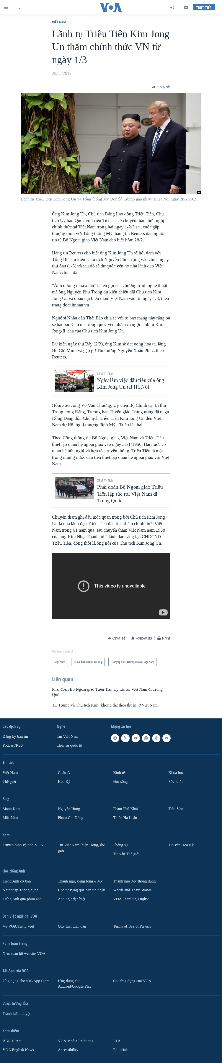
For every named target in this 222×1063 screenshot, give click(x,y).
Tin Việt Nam (67, 736)
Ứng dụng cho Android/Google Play (74, 983)
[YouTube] (186, 7)
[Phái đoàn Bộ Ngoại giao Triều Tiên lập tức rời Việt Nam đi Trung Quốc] (74, 488)
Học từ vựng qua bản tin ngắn (81, 890)
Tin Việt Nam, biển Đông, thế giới (81, 848)
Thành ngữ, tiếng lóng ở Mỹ (80, 881)
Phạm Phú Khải (125, 808)
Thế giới (9, 781)
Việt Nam (59, 22)
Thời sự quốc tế (69, 745)
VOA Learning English (131, 898)
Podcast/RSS (13, 745)
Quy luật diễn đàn (72, 926)
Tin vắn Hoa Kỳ (181, 845)
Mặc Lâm (10, 817)
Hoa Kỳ (64, 781)
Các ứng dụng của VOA (132, 980)
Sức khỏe (175, 781)
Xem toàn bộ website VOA (24, 953)
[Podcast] (156, 738)
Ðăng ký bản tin (15, 736)
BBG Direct (12, 1040)
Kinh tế (119, 772)
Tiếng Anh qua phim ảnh (22, 898)
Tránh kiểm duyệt (16, 1013)
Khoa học (176, 772)
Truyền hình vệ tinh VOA (23, 845)
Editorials (120, 1049)
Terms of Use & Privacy (132, 926)
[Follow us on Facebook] (115, 738)
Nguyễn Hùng (69, 808)
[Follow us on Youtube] (136, 738)
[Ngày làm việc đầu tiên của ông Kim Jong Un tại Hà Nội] (74, 381)
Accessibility (68, 1049)
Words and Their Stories (132, 890)
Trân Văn (175, 808)
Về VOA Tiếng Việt (18, 926)
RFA (117, 1040)
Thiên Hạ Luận (125, 817)
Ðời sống (120, 781)
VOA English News (18, 1049)
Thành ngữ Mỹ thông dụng (134, 881)
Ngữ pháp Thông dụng (20, 890)
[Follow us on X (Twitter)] (125, 738)
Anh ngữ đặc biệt (71, 898)
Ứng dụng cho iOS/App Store (26, 980)
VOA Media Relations (75, 1040)
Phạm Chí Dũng (70, 817)
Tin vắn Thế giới (126, 853)
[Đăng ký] (166, 738)
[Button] (161, 87)
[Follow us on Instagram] (146, 738)
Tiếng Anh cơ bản (17, 881)
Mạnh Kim (11, 808)
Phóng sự (120, 845)
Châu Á (64, 772)
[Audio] (172, 7)
